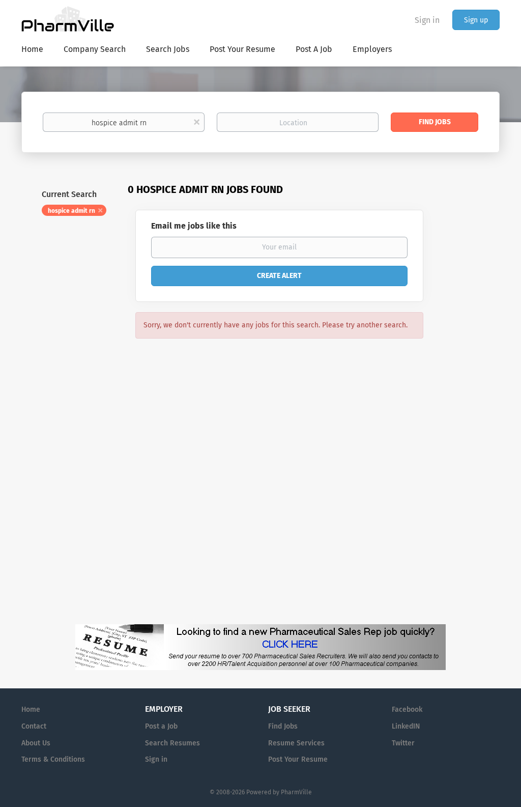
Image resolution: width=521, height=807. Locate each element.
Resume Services (296, 743)
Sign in (427, 20)
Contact (33, 726)
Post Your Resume (298, 759)
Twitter (403, 743)
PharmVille (296, 792)
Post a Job (161, 726)
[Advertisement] (471, 379)
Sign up (476, 20)
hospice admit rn (71, 210)
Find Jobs (435, 122)
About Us (35, 743)
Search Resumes (172, 743)
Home (30, 709)
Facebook (407, 709)
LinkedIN (406, 726)
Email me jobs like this (194, 226)
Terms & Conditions (53, 759)
